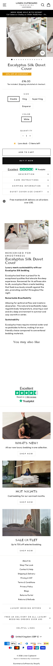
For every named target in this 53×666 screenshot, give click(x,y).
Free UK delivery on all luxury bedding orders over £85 (26, 618)
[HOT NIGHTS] (26, 474)
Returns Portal (26, 595)
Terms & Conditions (26, 582)
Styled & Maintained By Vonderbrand (26, 659)
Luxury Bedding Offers (25, 608)
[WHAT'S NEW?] (26, 425)
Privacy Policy (26, 586)
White (26, 119)
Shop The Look (26, 565)
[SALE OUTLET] (26, 522)
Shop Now (26, 551)
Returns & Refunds (26, 599)
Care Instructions (26, 180)
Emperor (26, 106)
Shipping (22, 84)
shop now (26, 454)
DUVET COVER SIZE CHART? (26, 192)
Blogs (26, 591)
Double (13, 99)
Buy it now (26, 161)
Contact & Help (26, 569)
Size (26, 94)
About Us (26, 561)
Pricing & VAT (26, 578)
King (24, 99)
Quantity (26, 131)
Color (26, 114)
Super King (37, 99)
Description (27, 174)
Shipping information (26, 186)
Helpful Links (26, 628)
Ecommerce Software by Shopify (26, 663)
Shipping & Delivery (26, 573)
